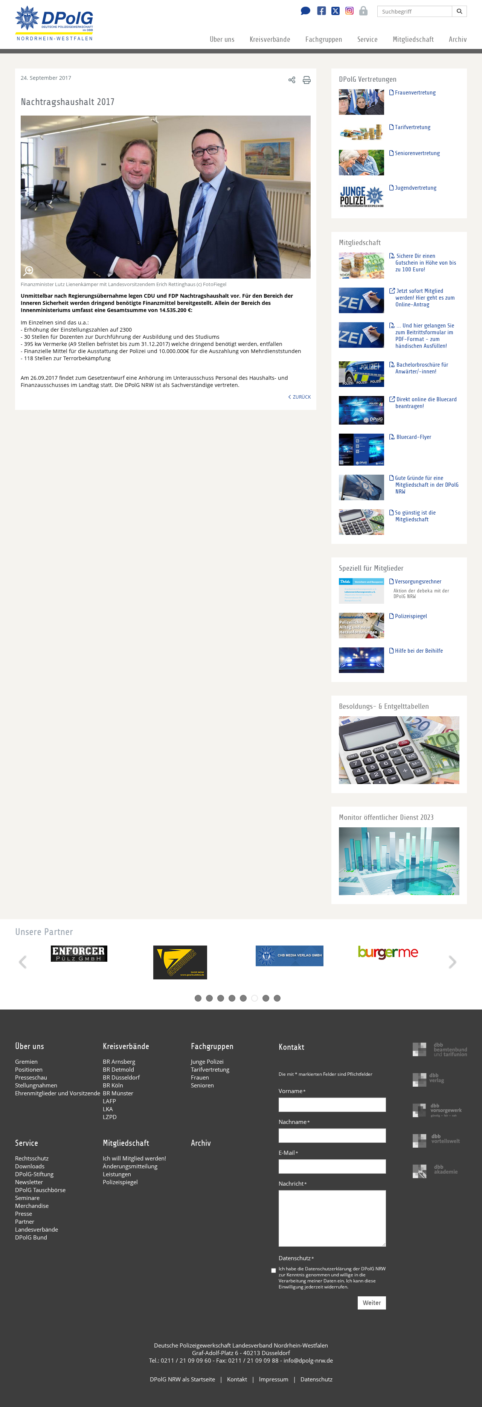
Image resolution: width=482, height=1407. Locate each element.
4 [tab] (232, 998)
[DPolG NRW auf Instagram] (347, 11)
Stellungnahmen (36, 1085)
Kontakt (237, 1379)
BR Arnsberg (119, 1061)
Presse (23, 1213)
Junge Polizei (207, 1061)
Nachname (294, 1121)
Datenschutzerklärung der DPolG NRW (345, 1268)
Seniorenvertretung (417, 153)
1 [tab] (198, 998)
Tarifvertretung (412, 127)
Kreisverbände (270, 39)
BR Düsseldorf (121, 1077)
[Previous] (23, 962)
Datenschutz (296, 1258)
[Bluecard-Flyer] (361, 449)
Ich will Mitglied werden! (134, 1158)
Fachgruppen (323, 39)
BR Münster (118, 1093)
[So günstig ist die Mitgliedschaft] (361, 522)
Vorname (292, 1091)
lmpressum (273, 1379)
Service (367, 39)
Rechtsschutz (32, 1158)
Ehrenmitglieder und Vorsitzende (57, 1093)
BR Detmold (118, 1069)
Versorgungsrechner (417, 581)
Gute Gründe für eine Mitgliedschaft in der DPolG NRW (426, 485)
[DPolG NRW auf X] (333, 12)
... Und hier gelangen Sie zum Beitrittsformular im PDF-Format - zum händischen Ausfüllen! (424, 335)
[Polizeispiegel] (361, 625)
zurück (302, 397)
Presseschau (31, 1077)
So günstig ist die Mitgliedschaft (415, 516)
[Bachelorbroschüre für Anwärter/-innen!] (361, 374)
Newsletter (29, 1182)
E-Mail (288, 1152)
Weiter (372, 1302)
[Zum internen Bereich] (361, 12)
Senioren (202, 1085)
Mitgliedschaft (413, 39)
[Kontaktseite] (303, 12)
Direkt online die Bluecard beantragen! (426, 403)
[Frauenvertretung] (361, 102)
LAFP (109, 1101)
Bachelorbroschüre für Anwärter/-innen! (421, 368)
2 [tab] (209, 998)
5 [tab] (243, 998)
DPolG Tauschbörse (40, 1190)
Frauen (200, 1077)
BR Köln (113, 1085)
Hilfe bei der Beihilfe (418, 650)
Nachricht (293, 1183)
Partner (24, 1221)
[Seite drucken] (305, 79)
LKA (108, 1109)
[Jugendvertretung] (361, 196)
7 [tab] (265, 998)
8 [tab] (277, 998)
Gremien (26, 1061)
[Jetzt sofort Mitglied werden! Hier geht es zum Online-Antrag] (361, 300)
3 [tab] (220, 998)
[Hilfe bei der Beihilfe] (361, 660)
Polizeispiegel (410, 616)
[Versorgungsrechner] (361, 591)
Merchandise (32, 1205)
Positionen (29, 1069)
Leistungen (117, 1174)
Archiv (458, 39)
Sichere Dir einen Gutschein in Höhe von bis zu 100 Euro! (425, 263)
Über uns (222, 39)
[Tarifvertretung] (361, 132)
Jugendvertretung (415, 187)
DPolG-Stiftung (34, 1174)
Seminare (27, 1197)
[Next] (451, 962)
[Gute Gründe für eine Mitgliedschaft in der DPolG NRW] (361, 487)
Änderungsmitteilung (130, 1166)
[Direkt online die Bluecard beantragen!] (361, 410)
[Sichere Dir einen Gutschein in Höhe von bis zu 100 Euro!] (361, 265)
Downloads (29, 1166)
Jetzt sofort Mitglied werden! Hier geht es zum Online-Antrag (425, 298)
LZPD (110, 1117)
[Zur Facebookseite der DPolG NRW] (319, 12)
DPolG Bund (31, 1237)
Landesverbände (36, 1229)
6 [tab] (254, 998)
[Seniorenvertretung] (361, 162)
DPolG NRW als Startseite (182, 1379)
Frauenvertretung (415, 92)
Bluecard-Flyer (413, 437)
